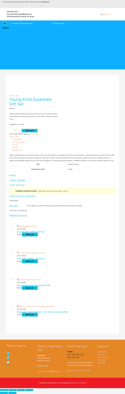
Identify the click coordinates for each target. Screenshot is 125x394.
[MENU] (4, 23)
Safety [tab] (16, 147)
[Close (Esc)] (29, 390)
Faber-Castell (14, 137)
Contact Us (101, 360)
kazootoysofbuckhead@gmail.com (49, 371)
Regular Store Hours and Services (79, 370)
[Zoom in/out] (4, 390)
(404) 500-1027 (43, 366)
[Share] (21, 390)
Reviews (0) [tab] (18, 150)
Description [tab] (18, 139)
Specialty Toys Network (78, 383)
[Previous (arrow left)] (4, 393)
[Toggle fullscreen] (12, 390)
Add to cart (30, 131)
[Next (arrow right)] (12, 393)
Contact (61, 23)
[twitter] (8, 363)
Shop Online (20, 23)
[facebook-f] (9, 354)
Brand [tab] (16, 145)
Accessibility (102, 363)
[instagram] (9, 359)
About (26, 23)
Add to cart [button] (30, 234)
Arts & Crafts (13, 96)
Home (14, 23)
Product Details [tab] (19, 142)
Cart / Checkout (103, 357)
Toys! (30, 23)
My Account (102, 352)
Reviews (56, 23)
